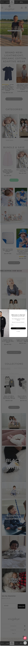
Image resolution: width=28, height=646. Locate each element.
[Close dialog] (26, 310)
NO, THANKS (18, 331)
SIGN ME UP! (18, 328)
